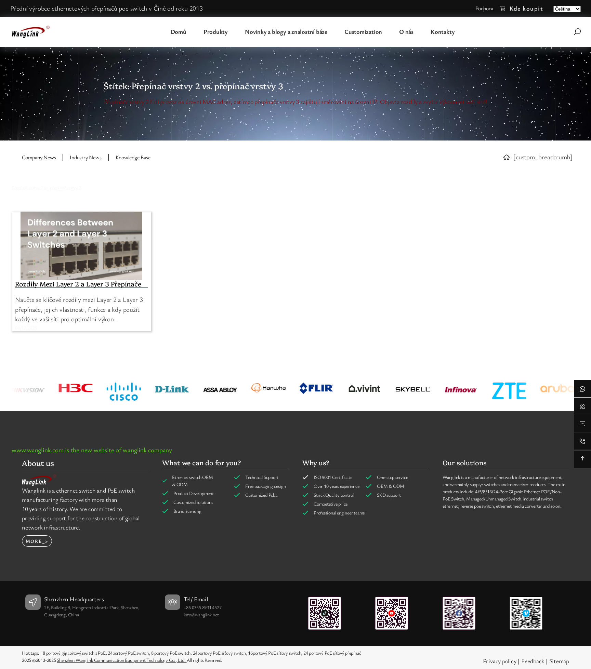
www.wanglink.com (37, 449)
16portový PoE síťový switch (274, 653)
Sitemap (559, 661)
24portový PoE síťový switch (219, 653)
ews (52, 157)
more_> (37, 541)
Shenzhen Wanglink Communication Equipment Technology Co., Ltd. (121, 660)
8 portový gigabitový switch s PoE (74, 653)
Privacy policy (499, 661)
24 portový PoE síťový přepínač (332, 653)
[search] (577, 31)
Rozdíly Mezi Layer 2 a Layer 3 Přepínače (78, 283)
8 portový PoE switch (171, 653)
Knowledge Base (133, 157)
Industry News (85, 157)
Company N (35, 157)
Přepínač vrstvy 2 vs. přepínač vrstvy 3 (46, 187)
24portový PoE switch (128, 653)
